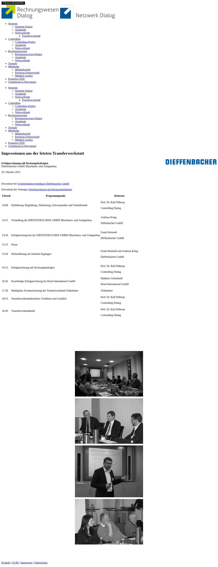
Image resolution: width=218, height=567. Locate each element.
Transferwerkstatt (31, 35)
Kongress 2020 (16, 78)
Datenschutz (41, 562)
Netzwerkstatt (22, 32)
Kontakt (5, 562)
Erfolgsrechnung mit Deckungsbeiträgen (50, 189)
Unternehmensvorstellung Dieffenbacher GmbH (43, 183)
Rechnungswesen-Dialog (28, 54)
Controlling (14, 39)
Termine (12, 63)
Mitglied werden (24, 75)
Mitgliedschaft (22, 69)
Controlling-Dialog (25, 42)
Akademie (20, 29)
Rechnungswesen (17, 51)
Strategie (13, 23)
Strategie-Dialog (24, 26)
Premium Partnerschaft (27, 72)
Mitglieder (13, 66)
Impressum (26, 562)
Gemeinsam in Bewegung (22, 81)
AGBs (15, 562)
